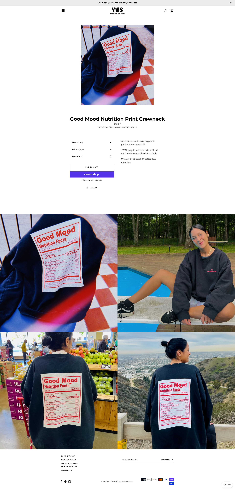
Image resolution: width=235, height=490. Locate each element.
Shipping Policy (69, 467)
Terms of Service (69, 463)
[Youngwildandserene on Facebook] (61, 481)
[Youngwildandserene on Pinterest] (65, 481)
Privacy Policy (68, 459)
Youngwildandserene (124, 481)
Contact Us (66, 470)
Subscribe (166, 459)
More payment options (92, 180)
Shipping (113, 127)
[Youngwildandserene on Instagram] (69, 481)
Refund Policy (68, 456)
